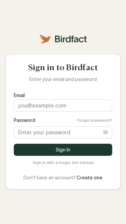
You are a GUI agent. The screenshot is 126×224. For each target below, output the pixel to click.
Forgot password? (94, 120)
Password (24, 120)
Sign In (63, 149)
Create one (89, 177)
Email (19, 95)
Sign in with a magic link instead (63, 162)
